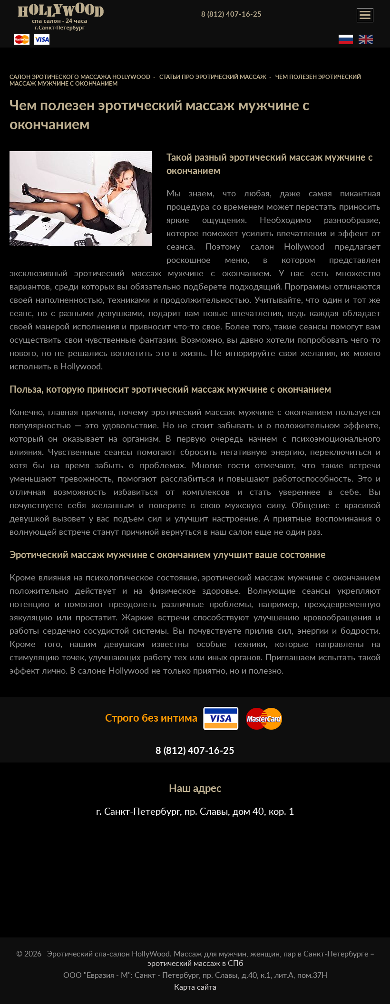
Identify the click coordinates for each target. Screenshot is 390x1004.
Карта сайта (195, 987)
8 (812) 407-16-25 (231, 14)
